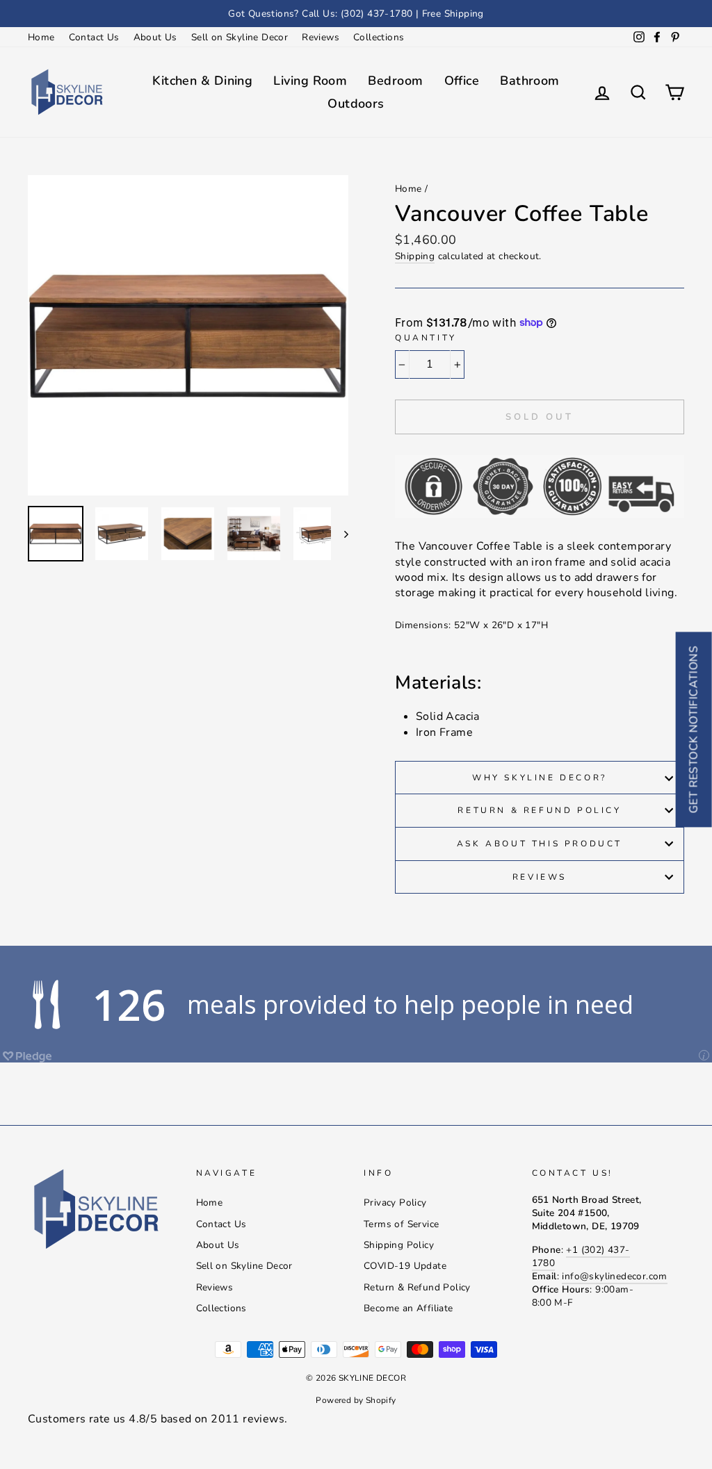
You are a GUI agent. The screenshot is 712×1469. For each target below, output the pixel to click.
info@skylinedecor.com (614, 1276)
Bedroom (395, 80)
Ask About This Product (539, 843)
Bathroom (530, 80)
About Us (155, 37)
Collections (378, 37)
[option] (356, 13)
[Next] (339, 533)
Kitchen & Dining (202, 80)
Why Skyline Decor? (539, 777)
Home (41, 37)
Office (462, 80)
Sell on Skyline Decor (239, 37)
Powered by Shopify (356, 1400)
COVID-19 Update (405, 1265)
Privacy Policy (395, 1202)
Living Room (310, 80)
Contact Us (94, 37)
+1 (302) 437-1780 (581, 1256)
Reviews (320, 37)
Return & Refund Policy (539, 810)
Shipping (415, 256)
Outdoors (356, 103)
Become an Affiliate (408, 1308)
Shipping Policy (399, 1244)
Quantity (426, 337)
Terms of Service (401, 1224)
